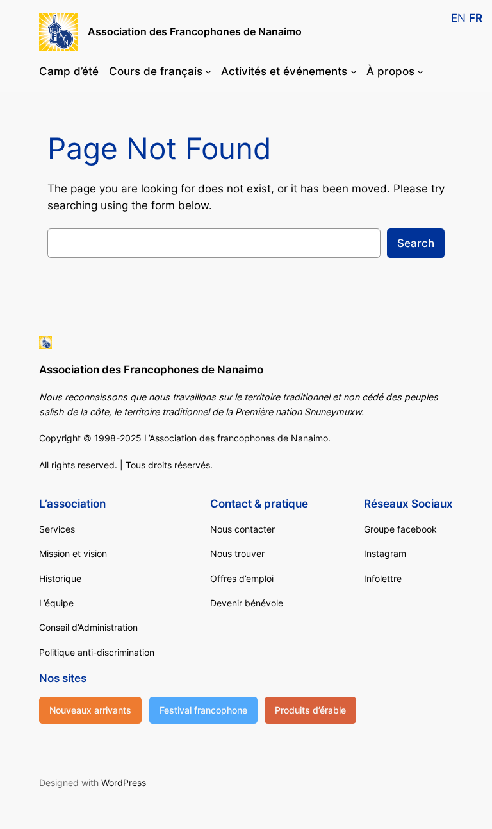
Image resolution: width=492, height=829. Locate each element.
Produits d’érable (310, 710)
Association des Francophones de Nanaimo (195, 31)
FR (475, 18)
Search (415, 243)
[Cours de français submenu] (208, 71)
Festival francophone (203, 710)
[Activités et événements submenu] (353, 71)
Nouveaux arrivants (90, 710)
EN (458, 18)
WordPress (123, 782)
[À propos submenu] (420, 71)
